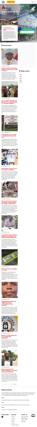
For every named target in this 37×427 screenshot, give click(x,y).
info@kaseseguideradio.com (7, 16)
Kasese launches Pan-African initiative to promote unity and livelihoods (9, 370)
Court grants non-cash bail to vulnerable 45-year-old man (9, 136)
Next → (15, 384)
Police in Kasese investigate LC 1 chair (9, 269)
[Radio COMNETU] (33, 415)
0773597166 (4, 15)
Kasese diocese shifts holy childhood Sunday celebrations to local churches (9, 303)
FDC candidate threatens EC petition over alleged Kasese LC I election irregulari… (9, 102)
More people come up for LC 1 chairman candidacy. (9, 169)
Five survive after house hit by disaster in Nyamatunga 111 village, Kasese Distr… (9, 202)
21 (11, 384)
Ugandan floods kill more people (9, 29)
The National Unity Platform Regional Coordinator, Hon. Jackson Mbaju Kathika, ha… (9, 236)
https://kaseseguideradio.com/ (7, 17)
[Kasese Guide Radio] (3, 2)
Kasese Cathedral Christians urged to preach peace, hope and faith (10, 69)
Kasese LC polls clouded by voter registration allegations (9, 337)
